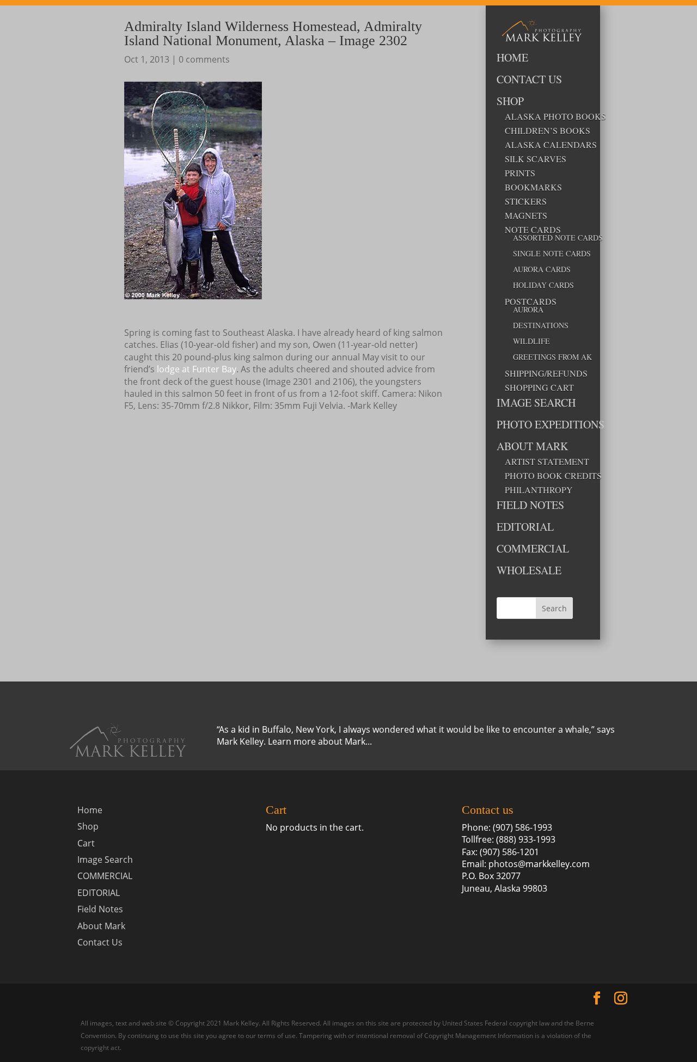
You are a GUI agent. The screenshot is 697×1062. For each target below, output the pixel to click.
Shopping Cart (539, 387)
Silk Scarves (535, 159)
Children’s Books (539, 130)
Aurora (528, 310)
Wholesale (529, 571)
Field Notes (530, 506)
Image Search (535, 403)
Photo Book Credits (539, 475)
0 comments (204, 59)
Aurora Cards (542, 270)
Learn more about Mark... (320, 741)
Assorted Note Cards (543, 238)
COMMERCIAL (533, 549)
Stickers (526, 201)
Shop (510, 102)
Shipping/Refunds (539, 373)
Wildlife (531, 341)
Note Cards (533, 229)
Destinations (540, 326)
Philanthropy (539, 490)
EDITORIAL (525, 527)
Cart (86, 843)
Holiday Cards (543, 285)
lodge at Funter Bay (196, 369)
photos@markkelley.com (539, 864)
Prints (520, 173)
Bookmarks (533, 187)
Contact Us (529, 80)
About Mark (532, 447)
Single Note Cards (543, 254)
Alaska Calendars (539, 144)
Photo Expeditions (535, 425)
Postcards (531, 301)
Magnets (526, 215)
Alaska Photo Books (539, 116)
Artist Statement (539, 461)
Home (512, 58)
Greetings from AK (543, 357)
